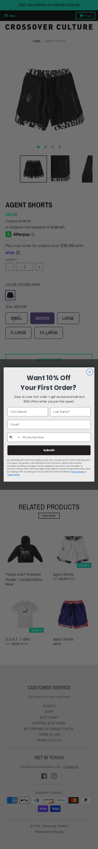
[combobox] (14, 437)
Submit (48, 450)
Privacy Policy (78, 471)
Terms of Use (13, 474)
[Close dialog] (90, 372)
